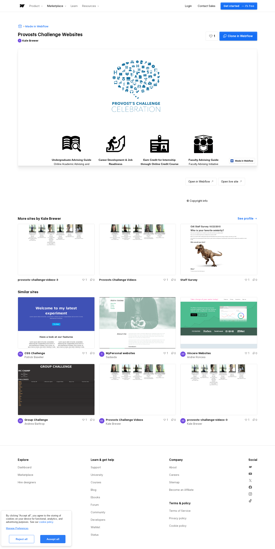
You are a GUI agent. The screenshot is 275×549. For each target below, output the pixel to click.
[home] (22, 6)
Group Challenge (36, 419)
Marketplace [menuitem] (25, 474)
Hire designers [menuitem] (27, 482)
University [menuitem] (97, 474)
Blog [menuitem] (93, 489)
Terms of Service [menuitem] (180, 510)
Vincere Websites (199, 353)
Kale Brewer (113, 423)
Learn (74, 6)
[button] (36, 6)
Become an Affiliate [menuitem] (181, 489)
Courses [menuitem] (96, 482)
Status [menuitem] (95, 534)
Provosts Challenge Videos (117, 279)
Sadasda (111, 357)
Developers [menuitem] (98, 519)
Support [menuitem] (96, 467)
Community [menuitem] (98, 512)
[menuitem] (250, 467)
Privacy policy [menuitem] (178, 518)
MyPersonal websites (120, 353)
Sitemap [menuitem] (174, 482)
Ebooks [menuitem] (95, 497)
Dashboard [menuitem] (24, 467)
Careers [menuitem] (174, 474)
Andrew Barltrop (35, 423)
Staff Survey (188, 279)
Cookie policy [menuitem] (178, 525)
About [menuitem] (173, 467)
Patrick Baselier (34, 357)
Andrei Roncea (196, 357)
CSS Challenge (35, 353)
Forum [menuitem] (95, 504)
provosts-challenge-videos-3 (38, 279)
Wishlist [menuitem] (95, 527)
